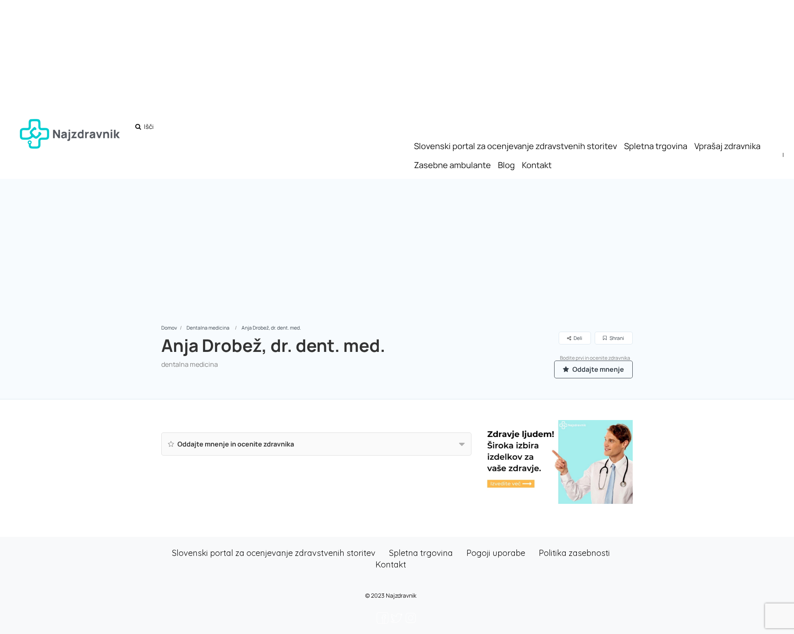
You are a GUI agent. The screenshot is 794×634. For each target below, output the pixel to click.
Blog (506, 165)
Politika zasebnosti (574, 553)
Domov (169, 327)
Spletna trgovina (655, 146)
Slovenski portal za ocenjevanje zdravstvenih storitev (515, 146)
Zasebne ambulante (452, 165)
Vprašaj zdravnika (727, 146)
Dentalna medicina (208, 327)
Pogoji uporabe (495, 553)
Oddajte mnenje (597, 369)
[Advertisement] (397, 261)
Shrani (616, 338)
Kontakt (537, 165)
